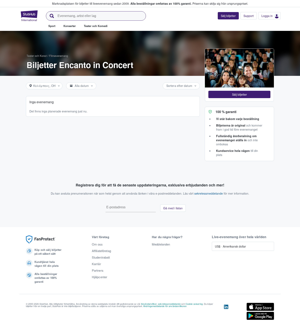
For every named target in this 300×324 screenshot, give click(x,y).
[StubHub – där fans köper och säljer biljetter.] (29, 15)
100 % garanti (226, 111)
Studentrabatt (101, 257)
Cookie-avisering (194, 303)
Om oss (97, 244)
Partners (97, 270)
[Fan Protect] (40, 239)
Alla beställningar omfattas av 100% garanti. (161, 3)
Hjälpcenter (99, 277)
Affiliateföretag (101, 250)
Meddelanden (161, 244)
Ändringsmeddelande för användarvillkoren (165, 306)
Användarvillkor (149, 303)
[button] (239, 94)
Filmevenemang (58, 56)
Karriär (96, 264)
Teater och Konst (37, 56)
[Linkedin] (226, 312)
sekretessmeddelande (208, 193)
